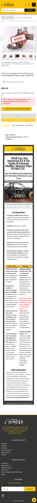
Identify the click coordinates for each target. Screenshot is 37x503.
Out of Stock (9, 16)
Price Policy (5, 470)
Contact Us (4, 463)
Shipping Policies (6, 467)
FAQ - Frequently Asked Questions (11, 472)
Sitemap (3, 454)
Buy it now (18, 120)
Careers (3, 446)
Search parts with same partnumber (16, 109)
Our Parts (4, 448)
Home (2, 16)
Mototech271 (20, 501)
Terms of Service (6, 450)
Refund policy (5, 452)
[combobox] (18, 10)
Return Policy (5, 465)
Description (7, 125)
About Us (4, 443)
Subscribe (30, 489)
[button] (2, 495)
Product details (19, 125)
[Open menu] (34, 5)
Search (30, 10)
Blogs (3, 474)
